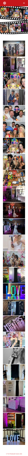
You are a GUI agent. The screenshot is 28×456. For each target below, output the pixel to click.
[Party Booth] (14, 428)
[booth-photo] (14, 104)
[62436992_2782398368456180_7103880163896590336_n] (14, 234)
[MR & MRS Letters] (14, 331)
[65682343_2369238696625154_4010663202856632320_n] (14, 266)
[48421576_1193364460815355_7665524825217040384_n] (14, 185)
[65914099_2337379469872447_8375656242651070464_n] (14, 282)
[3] (14, 137)
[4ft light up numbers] (14, 347)
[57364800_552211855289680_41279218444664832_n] (14, 56)
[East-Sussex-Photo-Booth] (14, 72)
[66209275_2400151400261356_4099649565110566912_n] (14, 218)
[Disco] (14, 412)
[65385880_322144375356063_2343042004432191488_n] (14, 363)
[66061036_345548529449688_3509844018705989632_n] (14, 299)
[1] (14, 169)
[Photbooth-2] (14, 88)
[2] (14, 153)
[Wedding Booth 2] (14, 396)
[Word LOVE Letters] (14, 444)
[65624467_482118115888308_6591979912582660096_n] (14, 315)
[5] (14, 121)
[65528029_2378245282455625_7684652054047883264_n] (14, 250)
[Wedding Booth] (14, 379)
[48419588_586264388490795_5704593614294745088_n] (14, 201)
